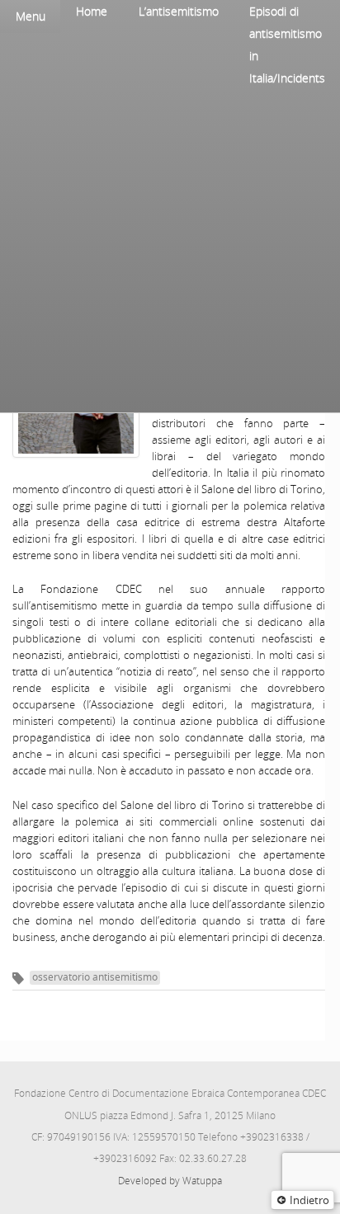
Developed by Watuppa (170, 1181)
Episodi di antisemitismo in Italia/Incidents (287, 44)
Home (91, 11)
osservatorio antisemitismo (95, 977)
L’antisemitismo (179, 11)
